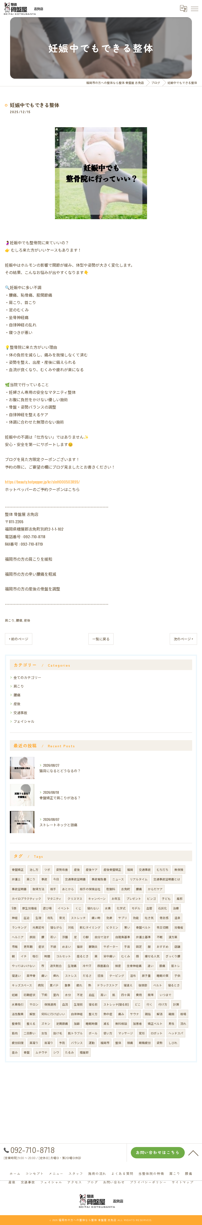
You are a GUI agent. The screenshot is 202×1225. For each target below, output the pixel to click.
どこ (138, 1004)
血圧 (92, 995)
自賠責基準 (122, 937)
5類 (14, 908)
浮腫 (65, 937)
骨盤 (27, 1052)
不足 (80, 995)
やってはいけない (23, 966)
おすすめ (162, 946)
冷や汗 (87, 966)
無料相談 (121, 1023)
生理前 (78, 1004)
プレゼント (133, 898)
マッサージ (125, 1033)
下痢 (44, 995)
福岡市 (105, 1043)
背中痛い (109, 956)
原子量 (146, 975)
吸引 (35, 956)
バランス (77, 1043)
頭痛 (130, 1043)
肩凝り (34, 1043)
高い (103, 995)
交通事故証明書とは (166, 879)
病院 (41, 985)
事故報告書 (99, 879)
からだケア (155, 889)
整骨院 (16, 1023)
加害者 (137, 1023)
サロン (34, 1004)
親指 (148, 1014)
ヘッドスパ (175, 1033)
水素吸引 (18, 1004)
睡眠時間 (92, 1023)
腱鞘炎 (93, 946)
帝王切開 (162, 927)
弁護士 (16, 879)
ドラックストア (107, 985)
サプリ (122, 918)
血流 (65, 1004)
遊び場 (47, 908)
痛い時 (96, 918)
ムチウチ (41, 1052)
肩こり (10, 620)
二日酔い (29, 1033)
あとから (68, 889)
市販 (15, 946)
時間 (47, 956)
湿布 (133, 975)
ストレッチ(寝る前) (116, 1004)
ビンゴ (151, 898)
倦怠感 (164, 918)
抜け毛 (57, 1033)
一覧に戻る (101, 638)
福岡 (130, 869)
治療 (176, 908)
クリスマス (74, 898)
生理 (38, 918)
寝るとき (174, 985)
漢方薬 (172, 937)
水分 (68, 995)
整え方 (93, 1014)
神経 (15, 918)
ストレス (71, 975)
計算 (176, 1004)
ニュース (118, 879)
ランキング (19, 927)
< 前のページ (18, 638)
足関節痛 (62, 1023)
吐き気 (149, 918)
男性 (171, 1023)
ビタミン (112, 927)
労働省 (178, 927)
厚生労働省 (29, 908)
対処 (71, 927)
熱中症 (107, 1014)
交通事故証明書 (75, 879)
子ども (166, 898)
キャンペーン (97, 898)
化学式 (121, 908)
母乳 (50, 918)
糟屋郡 (84, 1052)
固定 (139, 946)
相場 (183, 1014)
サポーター (110, 946)
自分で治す (102, 937)
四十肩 (125, 995)
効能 (136, 918)
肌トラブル (75, 1033)
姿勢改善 (62, 869)
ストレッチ (78, 918)
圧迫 (27, 918)
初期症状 (29, 995)
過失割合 (56, 966)
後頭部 (142, 985)
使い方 (107, 1033)
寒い (127, 927)
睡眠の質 (162, 975)
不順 (53, 946)
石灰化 (162, 908)
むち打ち (162, 869)
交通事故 (20, 712)
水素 (108, 908)
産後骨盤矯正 (112, 869)
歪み (15, 1052)
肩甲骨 (31, 975)
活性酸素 (18, 1014)
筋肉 (15, 1033)
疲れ (79, 985)
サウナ (134, 1014)
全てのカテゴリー (27, 677)
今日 (56, 879)
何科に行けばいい (53, 1014)
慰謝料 (110, 889)
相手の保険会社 (90, 889)
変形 (142, 1033)
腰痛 (19, 620)
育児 (62, 918)
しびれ (172, 1043)
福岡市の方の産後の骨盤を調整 (32, 589)
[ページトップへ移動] (193, 1153)
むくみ (125, 956)
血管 (149, 908)
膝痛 (162, 966)
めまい (66, 946)
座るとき (83, 956)
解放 (32, 1014)
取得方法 (38, 889)
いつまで (165, 995)
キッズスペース (22, 985)
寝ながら (56, 927)
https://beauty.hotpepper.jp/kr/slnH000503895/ (42, 482)
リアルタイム (139, 879)
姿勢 (160, 1043)
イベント (63, 908)
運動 (92, 1043)
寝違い (16, 975)
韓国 (171, 1014)
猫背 (80, 946)
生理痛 (72, 966)
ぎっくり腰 (173, 956)
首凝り (48, 1043)
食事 (67, 985)
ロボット (157, 1033)
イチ (24, 956)
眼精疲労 (145, 1043)
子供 (177, 975)
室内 (56, 995)
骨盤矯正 (18, 869)
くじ (78, 908)
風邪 (180, 898)
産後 (27, 620)
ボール (93, 1033)
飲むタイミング (90, 927)
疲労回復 (18, 1043)
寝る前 (93, 1004)
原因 (32, 937)
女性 (44, 1033)
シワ (56, 1052)
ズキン (45, 1023)
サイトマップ (183, 1182)
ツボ (47, 869)
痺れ (56, 975)
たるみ (69, 1052)
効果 (109, 918)
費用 (139, 995)
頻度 (118, 966)
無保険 (178, 869)
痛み (121, 1014)
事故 (44, 879)
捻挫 (100, 975)
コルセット (63, 956)
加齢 (77, 1023)
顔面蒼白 (103, 966)
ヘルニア (18, 937)
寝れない (93, 908)
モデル (136, 908)
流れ (183, 1023)
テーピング (116, 975)
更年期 (28, 946)
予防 (62, 1043)
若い (53, 937)
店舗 (177, 946)
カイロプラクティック (26, 898)
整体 (118, 1043)
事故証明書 (19, 889)
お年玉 (116, 898)
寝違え (128, 985)
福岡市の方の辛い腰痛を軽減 (30, 574)
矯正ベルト (155, 1023)
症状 (41, 946)
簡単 (151, 995)
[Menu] (194, 8)
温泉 (177, 918)
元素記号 (38, 927)
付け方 (162, 1004)
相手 (53, 889)
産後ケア (92, 869)
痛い (44, 975)
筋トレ (175, 966)
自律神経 (77, 1014)
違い (150, 966)
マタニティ (54, 898)
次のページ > (183, 638)
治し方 (34, 869)
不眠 (160, 937)
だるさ (87, 975)
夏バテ (54, 985)
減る (106, 1023)
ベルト (157, 985)
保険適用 (50, 1004)
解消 (160, 1014)
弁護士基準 (143, 937)
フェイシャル (24, 721)
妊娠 (15, 995)
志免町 (125, 889)
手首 (127, 946)
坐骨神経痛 (134, 966)
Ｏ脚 (86, 937)
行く (149, 1004)
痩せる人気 (152, 956)
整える (31, 1023)
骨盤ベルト (143, 927)
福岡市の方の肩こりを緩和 (28, 559)
